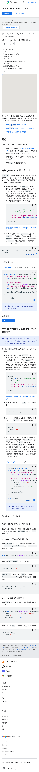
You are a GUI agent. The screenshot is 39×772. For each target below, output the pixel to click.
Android (4, 701)
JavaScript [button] (18, 268)
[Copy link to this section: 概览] (8, 139)
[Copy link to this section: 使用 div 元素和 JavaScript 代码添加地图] (13, 332)
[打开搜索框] (24, 2)
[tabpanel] (19, 290)
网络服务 (4, 711)
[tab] (7, 267)
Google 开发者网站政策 (23, 649)
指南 (14, 308)
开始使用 (7, 13)
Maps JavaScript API (18, 8)
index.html (30, 254)
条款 (3, 762)
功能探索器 (5, 689)
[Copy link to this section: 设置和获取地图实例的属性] (32, 524)
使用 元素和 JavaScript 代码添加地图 (21, 128)
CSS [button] (26, 268)
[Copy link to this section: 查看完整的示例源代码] (22, 516)
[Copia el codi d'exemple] (35, 205)
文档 (29, 34)
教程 (3, 693)
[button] (19, 516)
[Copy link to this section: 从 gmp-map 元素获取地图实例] (30, 539)
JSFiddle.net (8, 321)
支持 (3, 726)
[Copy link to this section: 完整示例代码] (16, 262)
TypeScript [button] (7, 268)
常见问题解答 (6, 686)
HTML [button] (33, 268)
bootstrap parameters (30, 218)
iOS (3, 704)
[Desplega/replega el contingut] (12, 49)
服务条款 (4, 729)
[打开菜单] (3, 2)
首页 (3, 34)
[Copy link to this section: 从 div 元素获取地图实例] (26, 598)
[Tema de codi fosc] (32, 205)
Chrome (4, 745)
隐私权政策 (9, 762)
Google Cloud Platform (9, 751)
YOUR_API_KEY (21, 212)
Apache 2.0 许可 (28, 647)
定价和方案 (5, 719)
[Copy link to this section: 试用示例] (12, 316)
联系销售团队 (20, 13)
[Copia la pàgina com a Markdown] (10, 43)
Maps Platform (19, 2)
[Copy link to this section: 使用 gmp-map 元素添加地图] (33, 170)
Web (4, 8)
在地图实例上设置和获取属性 (16, 132)
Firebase (4, 748)
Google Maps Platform (18, 34)
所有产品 (4, 754)
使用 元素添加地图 (16, 125)
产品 (8, 34)
